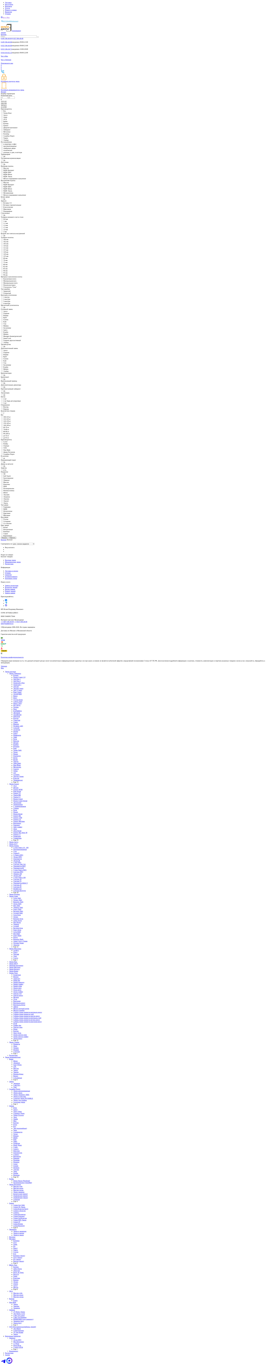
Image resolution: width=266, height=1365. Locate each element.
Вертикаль (17, 1156)
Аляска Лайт (17, 701)
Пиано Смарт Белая (20, 801)
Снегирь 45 (17, 885)
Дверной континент (16, 965)
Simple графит (18, 984)
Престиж (16, 1151)
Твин (15, 1130)
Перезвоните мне (7, 63)
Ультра (15, 1284)
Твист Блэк (17, 1033)
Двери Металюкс (15, 949)
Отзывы (8, 14)
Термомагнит (18, 780)
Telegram (4, 666)
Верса (15, 696)
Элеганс (16, 1169)
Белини (16, 1267)
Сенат (15, 1164)
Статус (15, 958)
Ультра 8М (17, 795)
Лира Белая (17, 831)
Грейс (15, 1244)
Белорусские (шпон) (20, 1194)
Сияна (15, 722)
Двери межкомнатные (13, 1057)
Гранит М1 (17, 816)
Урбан (15, 771)
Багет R (16, 1274)
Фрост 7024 (17, 703)
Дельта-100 (17, 876)
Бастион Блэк (18, 928)
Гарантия (8, 575)
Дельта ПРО (17, 857)
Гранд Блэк (17, 930)
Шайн (15, 1138)
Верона (15, 977)
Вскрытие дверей (11, 587)
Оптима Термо (18, 943)
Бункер (15, 675)
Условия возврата (11, 576)
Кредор (15, 718)
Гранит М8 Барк (19, 821)
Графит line (17, 1025)
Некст (15, 1248)
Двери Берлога (14, 969)
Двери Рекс (13, 962)
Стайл (15, 1147)
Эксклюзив (17, 803)
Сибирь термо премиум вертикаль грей (27, 1018)
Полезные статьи (11, 578)
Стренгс (16, 1154)
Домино (16, 924)
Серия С (16, 1212)
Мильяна (12, 1239)
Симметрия (17, 838)
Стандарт (16, 1052)
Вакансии (8, 12)
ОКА (11, 1291)
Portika (11, 1179)
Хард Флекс (17, 1065)
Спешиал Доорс (19, 1113)
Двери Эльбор (14, 1042)
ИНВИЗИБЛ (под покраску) (23, 1319)
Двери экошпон (18, 1192)
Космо (15, 759)
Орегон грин (17, 1027)
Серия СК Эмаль (19, 1207)
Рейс (15, 1139)
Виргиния (16, 1001)
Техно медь (17, 990)
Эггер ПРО (17, 1340)
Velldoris (12, 1310)
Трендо (15, 761)
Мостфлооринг (18, 1342)
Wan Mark (12, 1302)
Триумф (16, 954)
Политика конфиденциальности (12, 657)
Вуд (14, 1126)
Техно (15, 752)
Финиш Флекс (18, 1074)
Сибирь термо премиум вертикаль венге (27, 1012)
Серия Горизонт (19, 1216)
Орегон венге (18, 995)
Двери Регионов (15, 1184)
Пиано (15, 754)
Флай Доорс (17, 1145)
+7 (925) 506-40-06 (20, 622)
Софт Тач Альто (19, 1315)
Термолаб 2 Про (19, 683)
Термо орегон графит (20, 1037)
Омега (15, 1250)
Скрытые (16, 1199)
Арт (14, 773)
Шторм (15, 743)
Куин (15, 1125)
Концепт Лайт (18, 902)
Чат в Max (6, 17)
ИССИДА (16, 705)
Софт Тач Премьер (19, 1317)
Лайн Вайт (17, 763)
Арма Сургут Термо (20, 941)
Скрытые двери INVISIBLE (23, 1098)
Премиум (16, 1044)
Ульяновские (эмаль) (20, 1198)
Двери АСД (13, 844)
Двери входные (10, 672)
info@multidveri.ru (7, 623)
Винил (15, 1076)
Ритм (15, 739)
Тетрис (15, 917)
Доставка (8, 2)
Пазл (15, 709)
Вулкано (16, 746)
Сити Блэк (17, 915)
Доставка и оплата (11, 571)
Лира (15, 829)
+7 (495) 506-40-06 (7, 622)
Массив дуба (17, 1186)
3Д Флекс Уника (19, 1312)
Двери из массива (19, 1096)
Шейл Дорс (13, 1265)
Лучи (15, 999)
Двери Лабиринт (15, 673)
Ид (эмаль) (17, 1259)
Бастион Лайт (18, 911)
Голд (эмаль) (17, 1257)
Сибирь (16, 808)
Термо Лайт (17, 750)
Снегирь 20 (17, 879)
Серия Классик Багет (20, 1209)
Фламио (16, 1050)
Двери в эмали (18, 1235)
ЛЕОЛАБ (16, 713)
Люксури (16, 1271)
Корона (15, 1280)
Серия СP (16, 1222)
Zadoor (11, 1203)
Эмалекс (16, 1306)
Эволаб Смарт (18, 688)
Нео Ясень (17, 922)
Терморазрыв (18, 804)
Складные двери (19, 1102)
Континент (17, 823)
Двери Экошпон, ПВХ (21, 1095)
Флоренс (16, 1162)
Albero (11, 1081)
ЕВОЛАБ (16, 716)
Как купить (9, 4)
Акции (7, 1355)
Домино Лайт (18, 907)
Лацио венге (17, 1038)
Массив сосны (18, 1190)
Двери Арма (13, 896)
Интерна (12, 1237)
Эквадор (16, 945)
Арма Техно (17, 920)
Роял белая (17, 791)
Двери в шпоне (18, 1233)
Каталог (4, 34)
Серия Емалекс (18, 1330)
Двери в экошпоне (19, 1231)
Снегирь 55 (17, 881)
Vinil (15, 1087)
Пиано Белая (17, 814)
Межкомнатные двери (13, 562)
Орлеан (16, 707)
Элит (15, 956)
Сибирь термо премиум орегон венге (26, 1016)
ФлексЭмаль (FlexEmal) (21, 1181)
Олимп (15, 1166)
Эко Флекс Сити (19, 1314)
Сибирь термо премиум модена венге (26, 1020)
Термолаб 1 (17, 685)
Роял (15, 748)
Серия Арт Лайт (19, 1205)
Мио (15, 1121)
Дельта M (16, 861)
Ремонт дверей (10, 591)
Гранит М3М (17, 789)
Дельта (15, 1282)
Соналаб (16, 728)
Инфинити (17, 735)
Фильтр (3, 92)
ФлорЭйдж (17, 1345)
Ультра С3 (16, 797)
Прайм (15, 1173)
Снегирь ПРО (18, 872)
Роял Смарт (17, 692)
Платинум (17, 756)
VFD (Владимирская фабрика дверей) (22, 1327)
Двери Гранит (14, 784)
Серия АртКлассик (20, 1218)
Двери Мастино (14, 967)
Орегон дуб (17, 993)
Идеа (15, 1108)
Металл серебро (19, 1010)
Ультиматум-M (18, 868)
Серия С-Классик (19, 1211)
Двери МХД (13, 964)
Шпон (15, 1061)
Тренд (15, 1110)
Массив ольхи (18, 1188)
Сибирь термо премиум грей (23, 1014)
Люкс (15, 1046)
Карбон (16, 745)
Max (2, 668)
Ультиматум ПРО (19, 866)
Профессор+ (17, 889)
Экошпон (16, 1063)
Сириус (16, 1149)
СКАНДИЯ (17, 694)
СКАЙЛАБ (17, 715)
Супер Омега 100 (19, 877)
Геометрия (17, 836)
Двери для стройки (20, 1100)
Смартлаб (16, 720)
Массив (16, 1068)
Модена (16, 997)
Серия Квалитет (19, 1226)
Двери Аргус (13, 842)
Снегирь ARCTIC (19, 864)
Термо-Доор (13, 973)
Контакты (8, 6)
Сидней (16, 926)
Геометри (16, 1143)
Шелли (15, 1287)
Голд (15, 1242)
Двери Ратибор (14, 894)
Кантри (16, 1031)
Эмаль (15, 1070)
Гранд (15, 733)
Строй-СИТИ (18, 1347)
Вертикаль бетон (19, 1005)
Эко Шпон (17, 1329)
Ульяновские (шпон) (20, 1196)
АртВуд (16, 950)
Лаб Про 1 (17, 679)
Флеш (15, 1029)
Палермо (16, 1160)
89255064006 (10, 21)
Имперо (16, 724)
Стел (15, 851)
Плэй (15, 1023)
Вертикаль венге (19, 1003)
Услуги (7, 8)
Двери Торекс (14, 846)
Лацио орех (17, 988)
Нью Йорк (17, 765)
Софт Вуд (16, 1085)
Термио (16, 1048)
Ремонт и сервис (11, 10)
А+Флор (16, 1344)
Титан (15, 1134)
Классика (16, 1278)
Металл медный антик (21, 1008)
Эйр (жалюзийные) (20, 1128)
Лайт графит (17, 827)
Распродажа (9, 564)
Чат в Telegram (6, 60)
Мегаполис (17, 767)
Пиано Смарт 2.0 (19, 677)
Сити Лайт (17, 898)
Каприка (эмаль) (19, 1256)
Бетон (15, 758)
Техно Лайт (17, 904)
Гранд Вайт (17, 935)
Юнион (16, 1136)
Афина (15, 1007)
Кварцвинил (13, 1351)
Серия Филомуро (19, 1214)
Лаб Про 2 (17, 681)
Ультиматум (17, 859)
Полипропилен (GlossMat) (22, 1183)
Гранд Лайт (17, 909)
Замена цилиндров (11, 585)
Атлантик (16, 730)
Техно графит (18, 992)
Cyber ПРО (17, 862)
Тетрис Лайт (17, 900)
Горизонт (16, 825)
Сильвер (16, 774)
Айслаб (16, 686)
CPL (14, 1066)
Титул (15, 1285)
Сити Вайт (17, 932)
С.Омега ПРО (18, 855)
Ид (14, 1246)
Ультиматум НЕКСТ (20, 883)
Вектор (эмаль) (18, 1261)
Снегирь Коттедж (19, 891)
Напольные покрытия (12, 1336)
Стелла (15, 1252)
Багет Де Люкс (18, 1272)
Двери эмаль (17, 1093)
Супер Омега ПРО (19, 870)
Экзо (15, 1117)
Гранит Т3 (17, 793)
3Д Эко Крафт (18, 1332)
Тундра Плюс (18, 700)
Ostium (11, 1106)
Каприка (16, 1241)
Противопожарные (20, 849)
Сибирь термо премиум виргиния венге (27, 1022)
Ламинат (12, 1338)
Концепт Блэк (18, 919)
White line (16, 980)
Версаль (16, 741)
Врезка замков (10, 589)
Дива (15, 1171)
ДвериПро (13, 1229)
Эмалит (16, 1072)
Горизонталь (17, 1153)
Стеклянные (17, 1078)
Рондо (15, 937)
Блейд (15, 1300)
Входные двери (10, 560)
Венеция (16, 1175)
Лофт (15, 737)
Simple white (17, 986)
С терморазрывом (19, 806)
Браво (11, 1059)
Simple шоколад (18, 982)
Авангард (16, 979)
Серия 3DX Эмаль (19, 1220)
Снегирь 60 (17, 887)
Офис (15, 1141)
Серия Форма (18, 1224)
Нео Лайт (16, 905)
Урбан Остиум (18, 1115)
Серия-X (16, 853)
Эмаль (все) (17, 1323)
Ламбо (15, 1119)
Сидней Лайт (18, 913)
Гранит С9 (17, 819)
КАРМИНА (17, 711)
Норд (15, 698)
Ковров (11, 1299)
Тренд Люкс (17, 1111)
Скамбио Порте (14, 1089)
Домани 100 (17, 874)
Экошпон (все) (18, 1321)
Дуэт (15, 786)
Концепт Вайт (18, 939)
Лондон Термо (18, 776)
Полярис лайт (18, 726)
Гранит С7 (17, 834)
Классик (16, 778)
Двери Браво (13, 971)
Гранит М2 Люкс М (20, 832)
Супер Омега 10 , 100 (20, 847)
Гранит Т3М (17, 818)
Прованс (16, 1168)
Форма (15, 731)
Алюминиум (17, 1132)
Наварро (16, 1158)
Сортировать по (6, 544)
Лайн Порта (17, 1269)
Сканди (16, 769)
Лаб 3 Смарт (17, 690)
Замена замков (10, 593)
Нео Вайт (16, 934)
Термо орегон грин (20, 1035)
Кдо (14, 1254)
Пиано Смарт (18, 799)
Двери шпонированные (21, 1091)
